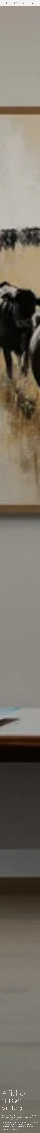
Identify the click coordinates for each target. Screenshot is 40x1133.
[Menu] (2, 3)
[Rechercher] (7, 3)
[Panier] (37, 3)
